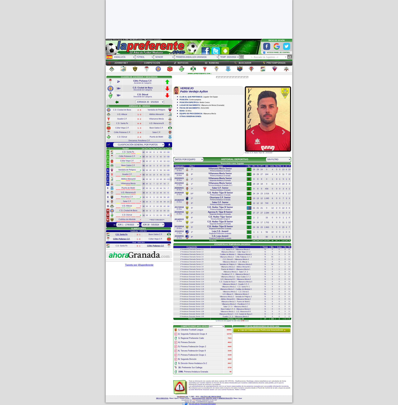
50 (161, 170)
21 (157, 215)
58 (161, 152)
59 (165, 202)
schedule (108, 106)
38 (161, 197)
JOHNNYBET (121, 63)
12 (157, 184)
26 (161, 206)
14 (150, 175)
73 (165, 215)
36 (165, 179)
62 (161, 157)
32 (165, 157)
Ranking (214, 63)
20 (157, 211)
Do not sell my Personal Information (202, 404)
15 (150, 170)
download (169, 144)
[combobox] (265, 57)
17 (150, 161)
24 (161, 215)
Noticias (183, 63)
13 (157, 179)
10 (154, 170)
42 (165, 206)
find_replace (290, 57)
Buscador (245, 63)
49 (161, 179)
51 (165, 188)
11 (150, 184)
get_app (170, 106)
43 (165, 193)
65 (165, 211)
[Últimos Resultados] (108, 144)
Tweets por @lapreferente (139, 265)
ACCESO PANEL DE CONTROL (278, 52)
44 (161, 188)
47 (161, 166)
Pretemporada (276, 63)
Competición (152, 63)
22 (165, 152)
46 (161, 175)
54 (165, 184)
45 (161, 161)
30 (147, 152)
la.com (182, 396)
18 (150, 152)
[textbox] (265, 57)
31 (165, 175)
